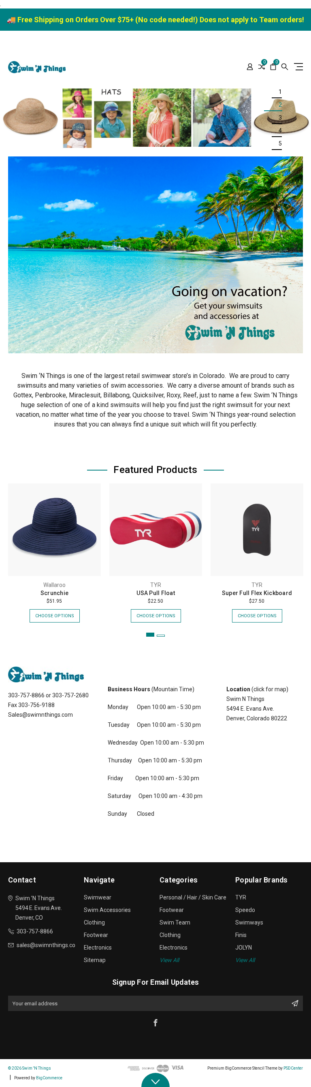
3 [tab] (280, 117)
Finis (241, 935)
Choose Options (54, 615)
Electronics (98, 947)
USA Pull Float (155, 593)
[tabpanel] (155, 117)
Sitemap (95, 960)
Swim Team (175, 922)
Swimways (249, 922)
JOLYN (243, 947)
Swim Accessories (107, 910)
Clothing (94, 922)
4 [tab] (280, 130)
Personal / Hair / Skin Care (193, 897)
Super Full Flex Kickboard (257, 593)
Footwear (96, 935)
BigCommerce (49, 1078)
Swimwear (97, 897)
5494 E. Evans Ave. (250, 708)
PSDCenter (293, 1068)
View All (169, 960)
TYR (240, 897)
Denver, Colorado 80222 (256, 718)
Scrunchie (54, 593)
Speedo (245, 910)
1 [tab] (280, 92)
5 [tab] (280, 143)
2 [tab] (280, 104)
